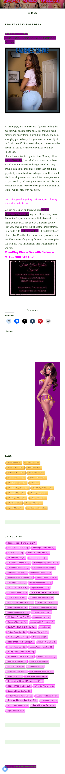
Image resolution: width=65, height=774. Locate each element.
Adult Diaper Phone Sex (16, 498)
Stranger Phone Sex (38, 553)
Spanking (45, 627)
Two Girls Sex (39, 637)
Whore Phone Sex (16, 666)
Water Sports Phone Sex (40, 582)
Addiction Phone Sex (37, 478)
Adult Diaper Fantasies (38, 493)
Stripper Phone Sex (41, 612)
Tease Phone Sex (19, 686)
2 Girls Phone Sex (32, 463)
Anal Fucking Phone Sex (37, 508)
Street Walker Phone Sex (41, 647)
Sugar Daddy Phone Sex (42, 622)
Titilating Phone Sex (47, 642)
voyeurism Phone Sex (17, 671)
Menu (34, 12)
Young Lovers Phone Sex (20, 602)
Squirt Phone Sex (16, 711)
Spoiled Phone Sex (40, 588)
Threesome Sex (49, 701)
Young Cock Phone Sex (18, 706)
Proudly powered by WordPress (20, 766)
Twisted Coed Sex (39, 661)
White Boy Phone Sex (44, 686)
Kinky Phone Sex (13, 160)
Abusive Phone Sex (36, 473)
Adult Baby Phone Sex (16, 493)
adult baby (35, 483)
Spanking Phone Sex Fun (19, 691)
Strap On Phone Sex (47, 602)
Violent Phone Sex (16, 558)
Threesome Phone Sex (18, 568)
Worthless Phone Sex (18, 617)
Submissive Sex (41, 617)
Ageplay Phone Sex (15, 508)
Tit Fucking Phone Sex (17, 593)
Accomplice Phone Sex (16, 478)
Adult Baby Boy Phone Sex (18, 488)
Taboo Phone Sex (21, 626)
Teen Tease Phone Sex (21, 543)
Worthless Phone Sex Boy (20, 657)
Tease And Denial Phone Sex (25, 681)
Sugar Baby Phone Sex (36, 676)
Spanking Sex (14, 676)
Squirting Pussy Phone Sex (46, 563)
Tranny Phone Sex (16, 647)
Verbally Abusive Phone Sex (20, 696)
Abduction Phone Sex (16, 473)
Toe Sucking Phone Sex (18, 637)
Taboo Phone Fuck (22, 700)
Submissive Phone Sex (47, 696)
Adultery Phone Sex (38, 498)
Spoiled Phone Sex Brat (18, 548)
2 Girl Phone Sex (14, 463)
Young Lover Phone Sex (21, 651)
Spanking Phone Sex (17, 607)
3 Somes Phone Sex (15, 468)
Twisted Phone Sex (17, 587)
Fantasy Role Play (29, 230)
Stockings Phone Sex (43, 548)
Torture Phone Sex (16, 632)
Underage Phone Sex (17, 572)
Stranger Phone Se (38, 632)
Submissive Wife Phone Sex (20, 577)
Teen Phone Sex (43, 705)
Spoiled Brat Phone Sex (18, 612)
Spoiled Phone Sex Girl (46, 577)
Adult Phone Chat (14, 503)
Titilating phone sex (38, 558)
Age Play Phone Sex (33, 503)
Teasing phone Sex (16, 582)
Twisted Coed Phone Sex (42, 598)
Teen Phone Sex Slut (20, 641)
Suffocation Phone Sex (41, 572)
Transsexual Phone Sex (43, 568)
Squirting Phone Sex (17, 661)
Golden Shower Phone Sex (43, 607)
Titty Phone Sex (36, 666)
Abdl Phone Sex (34, 468)
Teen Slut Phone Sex (44, 592)
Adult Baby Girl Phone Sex (43, 488)
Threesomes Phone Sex (18, 563)
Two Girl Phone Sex (17, 598)
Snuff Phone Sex (15, 553)
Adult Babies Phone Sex (17, 483)
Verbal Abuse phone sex (41, 671)
